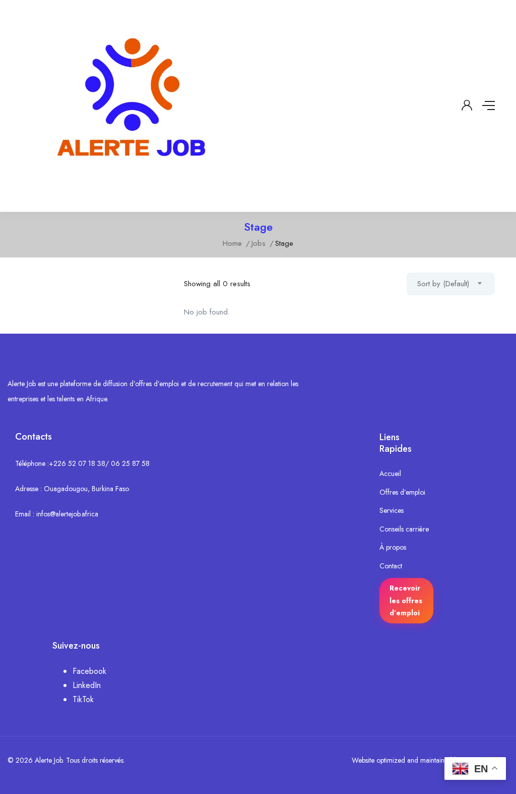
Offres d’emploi (402, 492)
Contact (390, 566)
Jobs (258, 243)
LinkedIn (87, 685)
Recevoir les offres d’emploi (406, 600)
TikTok (83, 699)
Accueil (390, 473)
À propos (392, 547)
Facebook (89, 671)
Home (232, 243)
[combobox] (451, 284)
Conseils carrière (404, 529)
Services (391, 510)
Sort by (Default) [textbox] (443, 283)
